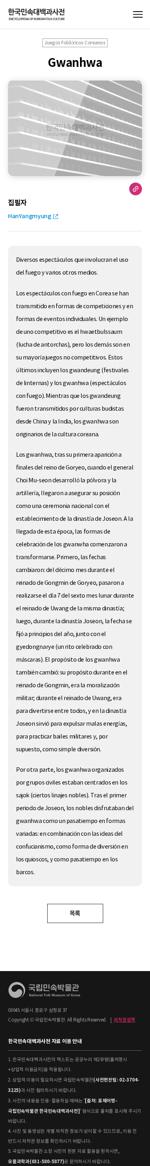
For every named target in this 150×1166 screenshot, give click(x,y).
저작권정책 (124, 1020)
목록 (75, 913)
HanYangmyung (29, 216)
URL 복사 (135, 189)
